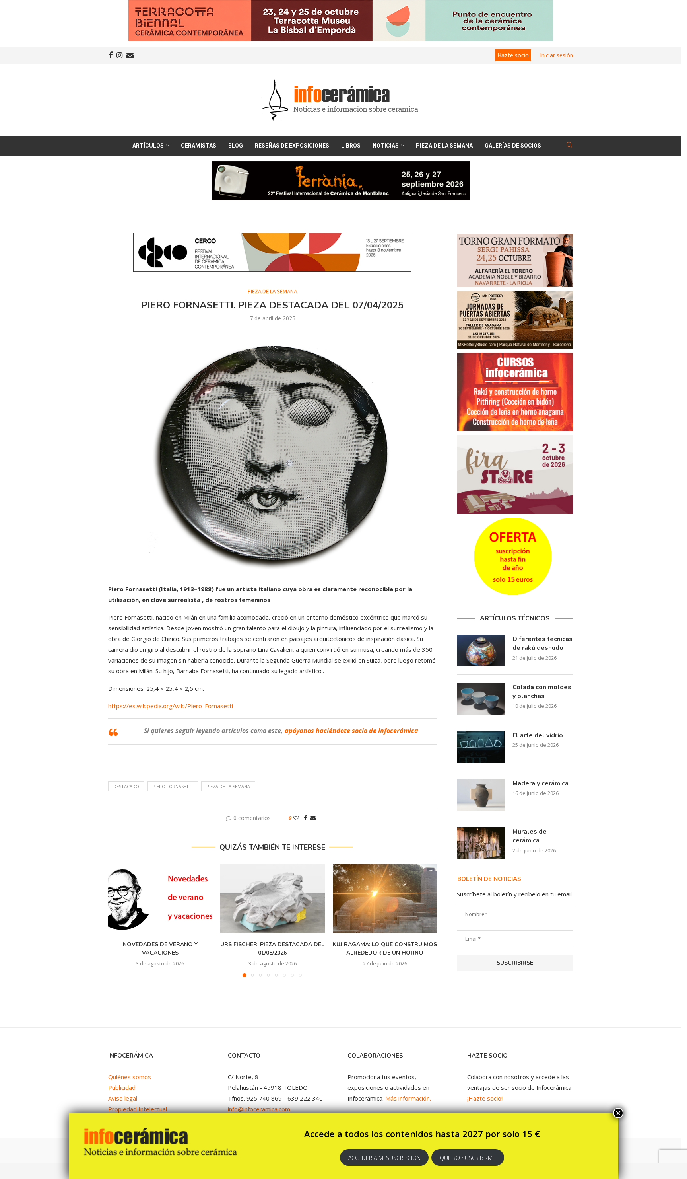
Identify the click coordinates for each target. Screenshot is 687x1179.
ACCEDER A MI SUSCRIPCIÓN (384, 1157)
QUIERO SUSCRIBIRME (468, 1157)
